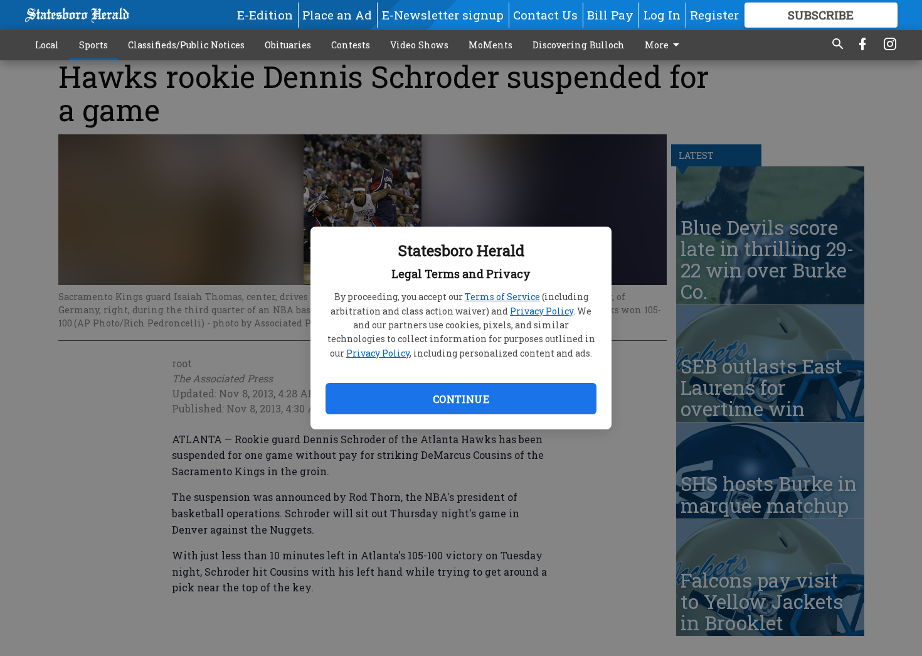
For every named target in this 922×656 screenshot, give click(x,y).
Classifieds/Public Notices (186, 45)
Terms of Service (502, 297)
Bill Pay (610, 15)
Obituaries (288, 45)
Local (47, 45)
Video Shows (419, 45)
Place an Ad (337, 15)
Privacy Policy (541, 311)
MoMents (490, 45)
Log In (662, 15)
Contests (350, 45)
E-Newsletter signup (443, 15)
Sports (93, 45)
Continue (461, 399)
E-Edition (265, 15)
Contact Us (545, 15)
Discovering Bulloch (579, 45)
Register (714, 15)
